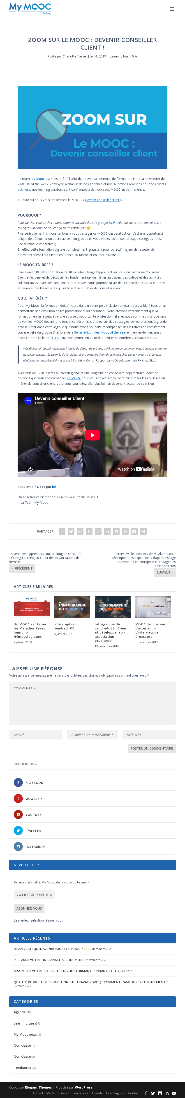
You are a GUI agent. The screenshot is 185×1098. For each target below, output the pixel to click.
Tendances (22, 1068)
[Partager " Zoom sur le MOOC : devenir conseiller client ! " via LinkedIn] (107, 531)
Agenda (20, 1012)
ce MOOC (74, 378)
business (24, 189)
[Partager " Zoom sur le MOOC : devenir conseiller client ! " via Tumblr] (89, 531)
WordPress (83, 1087)
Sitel (112, 222)
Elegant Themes (38, 1087)
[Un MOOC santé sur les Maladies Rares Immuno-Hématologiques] (32, 607)
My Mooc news (25, 1034)
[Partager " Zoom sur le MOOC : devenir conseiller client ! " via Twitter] (71, 531)
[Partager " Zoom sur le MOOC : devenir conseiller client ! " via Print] (143, 531)
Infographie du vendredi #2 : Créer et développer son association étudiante (111, 632)
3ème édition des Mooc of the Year (100, 332)
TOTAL (55, 338)
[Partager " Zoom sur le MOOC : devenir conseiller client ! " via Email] (134, 531)
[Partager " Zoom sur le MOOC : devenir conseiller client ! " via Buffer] (116, 531)
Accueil (38, 1093)
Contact (134, 1093)
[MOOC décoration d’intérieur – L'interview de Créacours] (153, 607)
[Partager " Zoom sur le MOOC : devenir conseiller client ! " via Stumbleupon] (125, 531)
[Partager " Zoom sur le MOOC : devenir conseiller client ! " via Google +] (80, 531)
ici (54, 487)
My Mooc (38, 178)
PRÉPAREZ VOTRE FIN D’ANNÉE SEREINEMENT (49, 960)
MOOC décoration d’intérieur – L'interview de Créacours (150, 630)
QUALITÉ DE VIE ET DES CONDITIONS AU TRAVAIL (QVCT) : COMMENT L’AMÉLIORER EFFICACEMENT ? (91, 982)
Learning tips (119, 56)
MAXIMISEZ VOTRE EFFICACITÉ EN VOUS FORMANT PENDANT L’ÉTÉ (65, 971)
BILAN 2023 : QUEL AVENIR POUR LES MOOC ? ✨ (51, 949)
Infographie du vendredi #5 (67, 626)
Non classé (22, 1045)
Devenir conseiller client (102, 200)
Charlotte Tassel (75, 56)
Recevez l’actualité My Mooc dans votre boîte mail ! (51, 882)
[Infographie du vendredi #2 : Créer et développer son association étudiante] (113, 607)
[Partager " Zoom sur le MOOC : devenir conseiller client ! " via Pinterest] (98, 531)
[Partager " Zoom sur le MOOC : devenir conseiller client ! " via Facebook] (62, 531)
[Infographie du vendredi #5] (72, 607)
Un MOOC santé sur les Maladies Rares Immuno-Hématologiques (30, 630)
